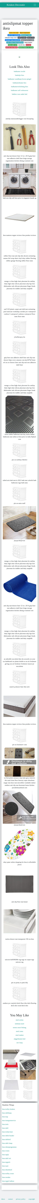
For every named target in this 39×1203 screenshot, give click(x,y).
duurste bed (30, 37)
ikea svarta (5, 1151)
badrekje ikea (19, 75)
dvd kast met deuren (11, 47)
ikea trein (5, 1124)
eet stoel (28, 45)
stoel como (19, 1031)
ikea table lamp (7, 1143)
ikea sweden (6, 1177)
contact (10, 1199)
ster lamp (20, 1043)
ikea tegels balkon (8, 1181)
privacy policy (20, 1199)
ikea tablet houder (8, 1136)
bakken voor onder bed (19, 94)
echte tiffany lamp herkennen (15, 42)
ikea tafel (5, 1128)
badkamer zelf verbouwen (19, 90)
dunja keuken (28, 42)
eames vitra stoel (13, 32)
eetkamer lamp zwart (11, 37)
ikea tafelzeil (6, 1139)
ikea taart (5, 1166)
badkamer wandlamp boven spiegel (19, 79)
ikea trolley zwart (8, 1173)
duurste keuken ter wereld (26, 47)
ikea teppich (6, 1162)
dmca (3, 1199)
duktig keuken (22, 37)
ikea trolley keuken (8, 1109)
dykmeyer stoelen (26, 35)
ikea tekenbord (7, 1170)
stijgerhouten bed (19, 1039)
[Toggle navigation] (35, 5)
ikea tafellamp (7, 1113)
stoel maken (19, 1035)
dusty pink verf (12, 45)
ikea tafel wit (6, 1158)
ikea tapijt (5, 1154)
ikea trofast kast (7, 1132)
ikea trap (5, 1117)
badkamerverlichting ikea (19, 86)
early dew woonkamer (14, 35)
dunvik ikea (21, 45)
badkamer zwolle (19, 71)
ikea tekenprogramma (9, 1147)
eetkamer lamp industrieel (12, 40)
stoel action (19, 1020)
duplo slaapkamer (25, 32)
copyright (32, 1199)
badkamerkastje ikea (19, 83)
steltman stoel (19, 1024)
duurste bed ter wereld (27, 40)
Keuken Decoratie (16, 5)
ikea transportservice (9, 1120)
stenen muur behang (19, 1027)
